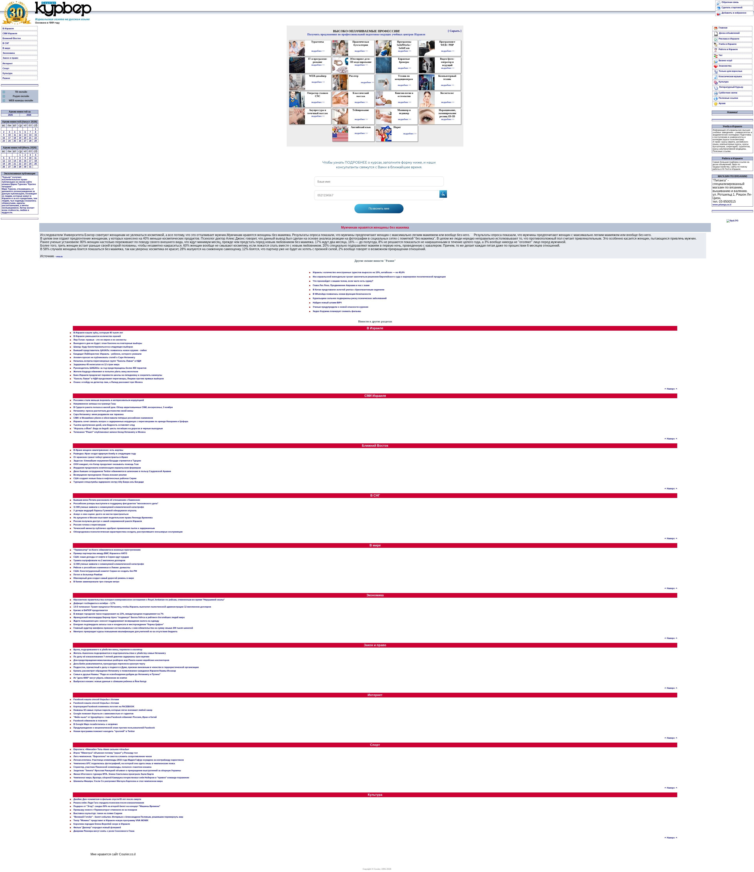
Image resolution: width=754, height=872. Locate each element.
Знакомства (725, 66)
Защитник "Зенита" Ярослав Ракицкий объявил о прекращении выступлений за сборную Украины (127, 770)
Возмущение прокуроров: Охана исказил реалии (100, 475)
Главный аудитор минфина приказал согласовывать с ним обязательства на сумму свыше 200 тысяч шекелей (133, 628)
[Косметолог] (447, 99)
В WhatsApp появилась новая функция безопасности (342, 294)
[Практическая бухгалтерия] (361, 48)
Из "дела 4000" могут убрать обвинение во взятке (100, 678)
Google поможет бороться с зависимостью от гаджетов (103, 713)
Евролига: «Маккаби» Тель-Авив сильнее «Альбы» (101, 749)
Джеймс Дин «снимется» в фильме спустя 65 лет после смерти (107, 799)
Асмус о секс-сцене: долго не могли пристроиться (100, 514)
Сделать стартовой (732, 7)
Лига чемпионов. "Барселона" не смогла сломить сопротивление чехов (112, 756)
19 (20, 138)
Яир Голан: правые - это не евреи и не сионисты (99, 340)
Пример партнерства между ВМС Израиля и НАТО (100, 553)
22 (35, 138)
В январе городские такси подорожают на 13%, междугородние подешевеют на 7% (118, 614)
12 (20, 135)
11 (15, 135)
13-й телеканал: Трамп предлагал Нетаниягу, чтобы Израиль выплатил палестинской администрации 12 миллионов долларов (142, 607)
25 (15, 141)
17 (9, 138)
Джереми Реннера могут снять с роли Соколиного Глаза (103, 831)
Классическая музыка (730, 76)
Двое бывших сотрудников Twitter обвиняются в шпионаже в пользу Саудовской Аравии (122, 471)
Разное (6, 78)
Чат (720, 55)
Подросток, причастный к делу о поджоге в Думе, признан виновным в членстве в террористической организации (136, 667)
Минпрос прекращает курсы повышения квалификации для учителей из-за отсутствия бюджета (125, 631)
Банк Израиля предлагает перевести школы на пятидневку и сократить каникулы (117, 375)
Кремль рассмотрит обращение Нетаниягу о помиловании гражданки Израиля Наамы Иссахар (124, 671)
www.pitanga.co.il (722, 204)
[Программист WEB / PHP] (448, 48)
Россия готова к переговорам (89, 524)
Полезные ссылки (728, 98)
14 (30, 135)
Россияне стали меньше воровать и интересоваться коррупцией (108, 400)
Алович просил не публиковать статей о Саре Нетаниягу (104, 357)
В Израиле (8, 28)
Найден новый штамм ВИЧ (327, 302)
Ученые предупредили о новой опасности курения (340, 307)
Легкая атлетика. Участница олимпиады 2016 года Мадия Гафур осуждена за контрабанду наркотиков (128, 760)
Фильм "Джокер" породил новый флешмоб (97, 827)
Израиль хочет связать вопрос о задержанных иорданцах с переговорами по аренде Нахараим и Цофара (130, 421)
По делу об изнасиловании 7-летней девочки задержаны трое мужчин (111, 656)
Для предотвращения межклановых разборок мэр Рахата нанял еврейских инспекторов (121, 660)
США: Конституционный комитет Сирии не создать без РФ (105, 571)
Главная (723, 28)
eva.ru (59, 256)
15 (35, 135)
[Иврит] (398, 133)
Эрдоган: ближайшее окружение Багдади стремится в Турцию (107, 460)
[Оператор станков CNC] (318, 99)
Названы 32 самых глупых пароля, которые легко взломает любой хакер (112, 710)
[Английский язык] (361, 130)
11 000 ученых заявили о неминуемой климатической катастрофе (108, 507)
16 (4, 138)
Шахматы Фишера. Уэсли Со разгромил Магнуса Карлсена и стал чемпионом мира (118, 781)
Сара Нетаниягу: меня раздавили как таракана (98, 414)
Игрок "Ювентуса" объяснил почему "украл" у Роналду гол (105, 753)
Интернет (8, 63)
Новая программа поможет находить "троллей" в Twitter (104, 731)
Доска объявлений (729, 33)
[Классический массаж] (361, 99)
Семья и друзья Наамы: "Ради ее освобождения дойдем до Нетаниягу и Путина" (116, 674)
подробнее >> (318, 51)
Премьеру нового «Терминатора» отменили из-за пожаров (105, 810)
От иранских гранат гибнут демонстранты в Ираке (100, 457)
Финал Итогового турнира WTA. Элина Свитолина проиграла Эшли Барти (113, 774)
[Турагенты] (318, 48)
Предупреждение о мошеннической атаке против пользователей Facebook (114, 728)
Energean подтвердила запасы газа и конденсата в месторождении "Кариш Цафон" (118, 624)
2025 (10, 115)
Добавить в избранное (734, 13)
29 (35, 141)
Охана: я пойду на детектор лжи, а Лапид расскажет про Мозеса (108, 382)
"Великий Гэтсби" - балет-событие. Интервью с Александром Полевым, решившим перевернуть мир (128, 817)
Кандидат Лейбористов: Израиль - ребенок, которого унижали (107, 354)
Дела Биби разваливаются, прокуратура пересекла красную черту (109, 663)
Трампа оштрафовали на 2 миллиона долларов (99, 560)
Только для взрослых (730, 71)
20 (25, 138)
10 (9, 135)
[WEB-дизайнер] (318, 79)
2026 (29, 115)
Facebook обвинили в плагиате (90, 720)
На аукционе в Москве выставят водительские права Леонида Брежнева (113, 517)
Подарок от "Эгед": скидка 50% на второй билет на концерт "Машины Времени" (116, 806)
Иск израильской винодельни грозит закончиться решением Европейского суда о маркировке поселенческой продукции (379, 276)
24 (9, 141)
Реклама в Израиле (729, 39)
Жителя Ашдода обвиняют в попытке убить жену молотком (105, 371)
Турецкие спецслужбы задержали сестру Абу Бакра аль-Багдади (108, 482)
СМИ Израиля (10, 33)
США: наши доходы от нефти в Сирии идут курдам (101, 557)
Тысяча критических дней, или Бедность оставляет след (104, 425)
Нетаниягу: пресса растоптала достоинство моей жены (103, 411)
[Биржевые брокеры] (404, 65)
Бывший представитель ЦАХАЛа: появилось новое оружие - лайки (110, 350)
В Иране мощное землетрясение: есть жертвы (98, 450)
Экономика (9, 53)
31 (30, 167)
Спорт (6, 68)
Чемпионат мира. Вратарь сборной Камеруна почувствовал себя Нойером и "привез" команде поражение (131, 777)
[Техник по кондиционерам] (404, 82)
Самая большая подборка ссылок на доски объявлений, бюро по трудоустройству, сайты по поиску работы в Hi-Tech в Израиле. (731, 165)
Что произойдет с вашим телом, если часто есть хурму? (343, 281)
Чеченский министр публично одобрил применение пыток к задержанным (114, 528)
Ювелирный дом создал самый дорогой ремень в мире (103, 578)
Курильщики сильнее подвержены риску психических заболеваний (350, 298)
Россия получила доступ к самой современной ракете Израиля (107, 521)
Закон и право (10, 58)
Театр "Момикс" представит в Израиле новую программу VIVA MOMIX (110, 820)
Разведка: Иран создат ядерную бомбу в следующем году (104, 453)
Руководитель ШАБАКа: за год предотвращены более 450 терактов (109, 368)
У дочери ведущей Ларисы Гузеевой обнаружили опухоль (105, 510)
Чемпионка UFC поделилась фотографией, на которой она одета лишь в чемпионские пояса (124, 763)
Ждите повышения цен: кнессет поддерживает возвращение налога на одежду (116, 621)
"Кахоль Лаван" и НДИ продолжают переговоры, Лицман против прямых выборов (118, 378)
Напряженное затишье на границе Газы (94, 404)
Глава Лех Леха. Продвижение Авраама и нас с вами (341, 285)
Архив (722, 103)
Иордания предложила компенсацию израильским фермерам (107, 468)
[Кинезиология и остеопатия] (404, 99)
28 (30, 141)
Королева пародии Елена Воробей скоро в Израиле (101, 824)
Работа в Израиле (728, 49)
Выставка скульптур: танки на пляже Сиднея (97, 813)
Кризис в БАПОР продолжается (90, 610)
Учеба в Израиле (728, 44)
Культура (7, 73)
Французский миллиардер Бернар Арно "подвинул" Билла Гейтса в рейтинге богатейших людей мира (129, 617)
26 (20, 141)
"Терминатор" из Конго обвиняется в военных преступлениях (107, 550)
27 (25, 141)
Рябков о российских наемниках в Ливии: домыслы (101, 567)
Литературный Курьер (731, 87)
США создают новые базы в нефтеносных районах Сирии (104, 478)
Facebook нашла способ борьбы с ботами (96, 699)
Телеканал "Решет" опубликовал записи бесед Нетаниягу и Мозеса (109, 432)
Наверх (671, 389)
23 (4, 141)
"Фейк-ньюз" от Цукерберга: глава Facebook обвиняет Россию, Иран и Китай (115, 717)
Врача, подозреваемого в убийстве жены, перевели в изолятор (107, 649)
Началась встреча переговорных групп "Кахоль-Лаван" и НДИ (107, 361)
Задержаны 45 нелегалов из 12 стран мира (96, 364)
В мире (6, 48)
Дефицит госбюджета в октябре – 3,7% (94, 603)
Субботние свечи (728, 93)
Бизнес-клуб (725, 60)
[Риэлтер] (354, 82)
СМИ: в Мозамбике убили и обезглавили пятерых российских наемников (113, 418)
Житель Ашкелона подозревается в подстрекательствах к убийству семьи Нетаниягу (119, 653)
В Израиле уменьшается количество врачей (97, 336)
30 (25, 167)
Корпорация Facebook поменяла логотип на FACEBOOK (103, 706)
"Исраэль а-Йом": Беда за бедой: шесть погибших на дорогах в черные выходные (118, 428)
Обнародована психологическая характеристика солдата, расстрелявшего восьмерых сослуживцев (128, 532)
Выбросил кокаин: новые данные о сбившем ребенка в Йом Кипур (109, 681)
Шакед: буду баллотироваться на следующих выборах (103, 347)
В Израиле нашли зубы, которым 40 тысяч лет (98, 332)
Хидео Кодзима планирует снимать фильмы (337, 311)
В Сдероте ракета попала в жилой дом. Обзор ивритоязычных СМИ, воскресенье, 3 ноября (123, 407)
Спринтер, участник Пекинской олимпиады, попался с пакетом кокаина (112, 767)
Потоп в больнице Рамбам (87, 574)
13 (25, 135)
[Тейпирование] (361, 116)
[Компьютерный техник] (447, 82)
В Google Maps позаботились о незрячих (95, 724)
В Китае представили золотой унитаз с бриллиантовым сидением (348, 289)
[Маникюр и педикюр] (404, 116)
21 (30, 138)
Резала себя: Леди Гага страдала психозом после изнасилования (108, 803)
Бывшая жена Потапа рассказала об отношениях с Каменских (106, 500)
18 (15, 138)
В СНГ (6, 43)
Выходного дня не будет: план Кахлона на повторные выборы (107, 343)
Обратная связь (730, 2)
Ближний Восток (12, 38)
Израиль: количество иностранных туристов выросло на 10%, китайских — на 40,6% (359, 272)
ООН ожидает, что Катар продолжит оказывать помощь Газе (106, 464)
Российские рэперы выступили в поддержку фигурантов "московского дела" (115, 503)
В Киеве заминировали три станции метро (96, 581)
